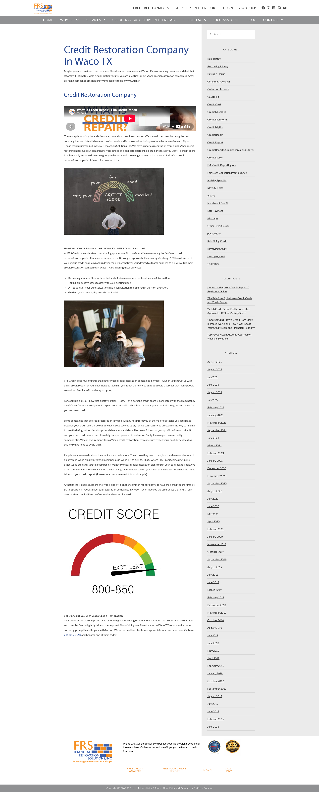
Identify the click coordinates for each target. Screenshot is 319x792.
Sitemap (174, 788)
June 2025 (213, 384)
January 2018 (215, 673)
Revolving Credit (216, 248)
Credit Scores (215, 157)
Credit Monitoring (217, 119)
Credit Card (214, 104)
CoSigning (213, 96)
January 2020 (215, 536)
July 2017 (212, 703)
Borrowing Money (217, 66)
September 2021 (216, 430)
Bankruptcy (214, 58)
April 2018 (213, 658)
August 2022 (214, 392)
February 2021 (215, 452)
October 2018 (215, 620)
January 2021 (215, 460)
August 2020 (214, 490)
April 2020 (213, 521)
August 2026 (214, 361)
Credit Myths (215, 127)
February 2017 (215, 718)
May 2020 (213, 513)
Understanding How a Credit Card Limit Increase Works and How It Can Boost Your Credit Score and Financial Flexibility (231, 323)
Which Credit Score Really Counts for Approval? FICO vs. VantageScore (228, 310)
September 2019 (216, 559)
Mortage (212, 218)
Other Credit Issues (218, 225)
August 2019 (214, 566)
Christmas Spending (218, 81)
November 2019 (216, 544)
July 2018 (212, 635)
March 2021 (214, 445)
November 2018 (216, 612)
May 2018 (213, 650)
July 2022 (212, 399)
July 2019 (212, 574)
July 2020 (212, 498)
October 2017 (215, 680)
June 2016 (213, 726)
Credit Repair (215, 134)
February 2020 (215, 528)
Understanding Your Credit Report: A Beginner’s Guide (228, 289)
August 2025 (214, 369)
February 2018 (215, 665)
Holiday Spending (217, 180)
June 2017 (213, 711)
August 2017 (214, 696)
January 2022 (215, 414)
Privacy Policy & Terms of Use (153, 788)
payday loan (214, 233)
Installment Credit (217, 203)
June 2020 (213, 506)
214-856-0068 (72, 634)
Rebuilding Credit (217, 241)
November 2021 (216, 422)
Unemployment (216, 256)
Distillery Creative (203, 788)
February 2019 (215, 597)
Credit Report (215, 142)
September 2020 (216, 483)
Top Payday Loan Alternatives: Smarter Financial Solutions (229, 336)
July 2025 (212, 376)
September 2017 (216, 688)
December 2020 (216, 468)
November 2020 (216, 475)
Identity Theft (215, 187)
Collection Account (218, 89)
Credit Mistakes (216, 111)
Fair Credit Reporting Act (221, 165)
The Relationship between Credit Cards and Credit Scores (229, 300)
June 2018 (213, 642)
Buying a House (216, 73)
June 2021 (213, 437)
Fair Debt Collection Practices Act (227, 172)
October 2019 (215, 551)
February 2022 (215, 407)
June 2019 (213, 582)
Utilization (213, 263)
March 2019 (214, 589)
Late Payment (215, 210)
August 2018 (214, 627)
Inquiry (211, 195)
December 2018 (216, 604)
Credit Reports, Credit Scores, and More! (230, 149)
